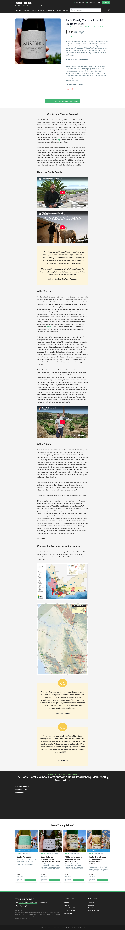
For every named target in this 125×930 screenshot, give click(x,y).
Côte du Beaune (45, 854)
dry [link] (59, 139)
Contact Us (91, 908)
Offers (34, 10)
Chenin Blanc (69, 27)
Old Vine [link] (49, 326)
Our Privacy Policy (69, 910)
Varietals (18, 10)
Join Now (91, 902)
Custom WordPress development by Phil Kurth (73, 927)
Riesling (67, 853)
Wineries (41, 10)
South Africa (101, 27)
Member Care (91, 2)
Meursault (55, 853)
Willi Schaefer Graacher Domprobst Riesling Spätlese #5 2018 (73, 859)
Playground (50, 10)
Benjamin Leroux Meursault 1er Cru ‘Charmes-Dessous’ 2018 (50, 859)
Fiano (18, 853)
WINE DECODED (27, 3)
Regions (26, 10)
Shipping (66, 902)
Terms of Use (68, 913)
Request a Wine (62, 10)
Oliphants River (92, 27)
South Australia (21, 854)
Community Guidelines (70, 908)
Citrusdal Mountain (82, 27)
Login (98, 2)
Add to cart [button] (32, 880)
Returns (66, 905)
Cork (72, 37)
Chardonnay (44, 853)
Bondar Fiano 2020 (24, 857)
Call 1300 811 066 (93, 910)
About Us (91, 905)
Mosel (75, 853)
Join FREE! (106, 2)
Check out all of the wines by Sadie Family (62, 101)
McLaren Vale (27, 853)
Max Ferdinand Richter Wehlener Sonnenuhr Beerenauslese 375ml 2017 (97, 860)
